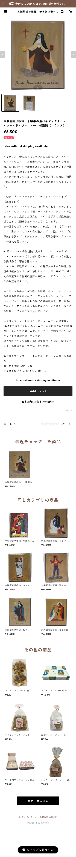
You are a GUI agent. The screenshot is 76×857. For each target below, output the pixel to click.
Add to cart (38, 391)
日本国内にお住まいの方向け (38, 401)
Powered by (34, 822)
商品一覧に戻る (38, 801)
